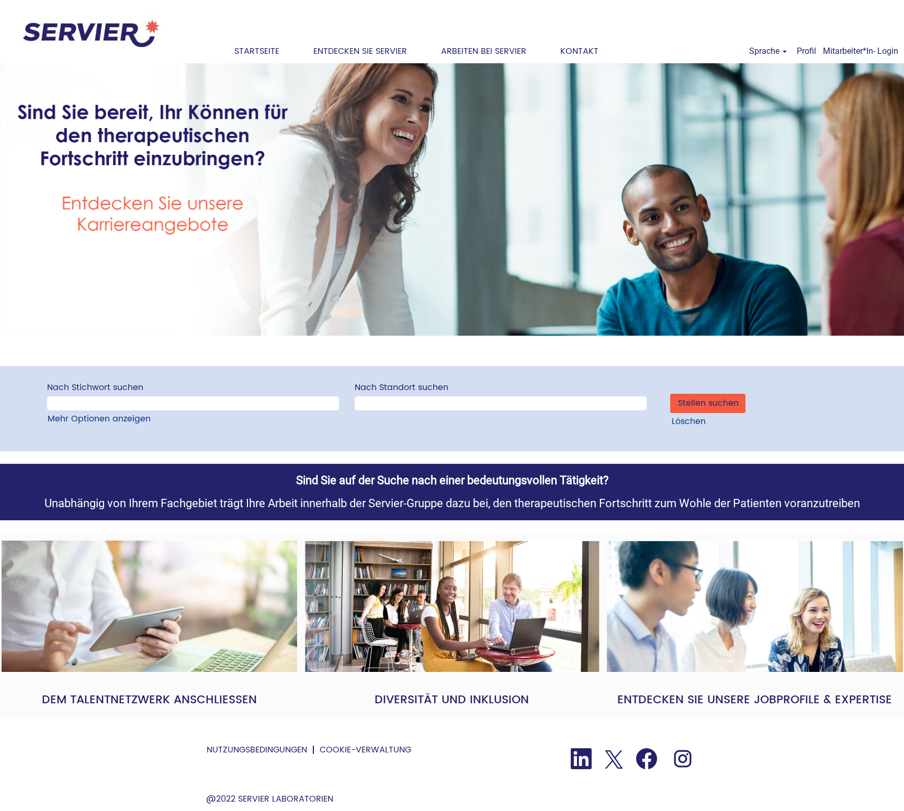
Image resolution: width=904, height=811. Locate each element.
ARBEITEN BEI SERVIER (483, 51)
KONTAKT (579, 51)
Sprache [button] (765, 51)
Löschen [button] (689, 421)
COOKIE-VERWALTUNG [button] (365, 750)
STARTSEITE (256, 51)
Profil (806, 51)
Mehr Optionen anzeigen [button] (99, 419)
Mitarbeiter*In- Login (860, 51)
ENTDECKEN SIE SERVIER (360, 51)
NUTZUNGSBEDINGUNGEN (257, 750)
